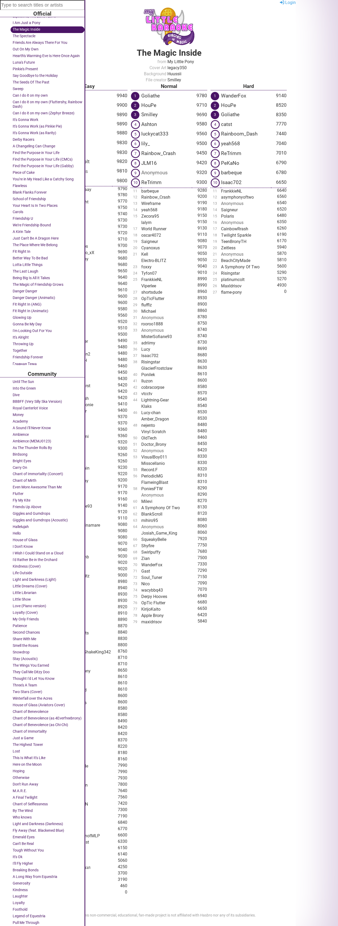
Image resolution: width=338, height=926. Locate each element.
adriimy (148, 342)
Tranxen (69, 227)
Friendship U (23, 218)
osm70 (68, 880)
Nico (66, 873)
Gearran (69, 791)
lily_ (145, 144)
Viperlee (148, 285)
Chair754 (70, 569)
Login (290, 2)
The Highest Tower (28, 744)
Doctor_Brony (153, 444)
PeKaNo (230, 163)
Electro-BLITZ (153, 260)
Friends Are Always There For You (40, 42)
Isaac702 (149, 355)
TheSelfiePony (75, 480)
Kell (144, 254)
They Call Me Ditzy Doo (31, 672)
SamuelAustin (75, 785)
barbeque (150, 191)
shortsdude (151, 292)
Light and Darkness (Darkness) (38, 824)
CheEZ (68, 373)
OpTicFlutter (152, 298)
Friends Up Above (27, 507)
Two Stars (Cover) (27, 692)
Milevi (146, 501)
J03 (65, 544)
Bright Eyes (22, 461)
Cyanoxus (150, 247)
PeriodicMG (152, 476)
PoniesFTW (72, 626)
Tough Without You (28, 850)
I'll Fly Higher (23, 863)
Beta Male (71, 772)
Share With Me (24, 639)
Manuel (69, 816)
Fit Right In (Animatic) (30, 311)
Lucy (145, 349)
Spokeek (69, 392)
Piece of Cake (24, 172)
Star (65, 696)
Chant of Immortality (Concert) (38, 474)
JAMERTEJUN (75, 804)
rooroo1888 (152, 323)
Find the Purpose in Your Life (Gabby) (43, 166)
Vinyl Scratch (153, 431)
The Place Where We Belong (35, 245)
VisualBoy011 (154, 457)
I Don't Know (23, 546)
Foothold (20, 909)
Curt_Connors (74, 702)
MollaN (68, 493)
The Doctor (72, 297)
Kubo (66, 499)
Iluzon (147, 381)
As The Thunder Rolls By (32, 448)
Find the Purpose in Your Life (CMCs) (43, 159)
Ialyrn (146, 222)
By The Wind (23, 810)
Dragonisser (73, 886)
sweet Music (73, 677)
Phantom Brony (76, 671)
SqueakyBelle (153, 539)
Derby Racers (23, 139)
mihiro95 (149, 520)
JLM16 (69, 114)
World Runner (74, 411)
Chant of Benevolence (30, 711)
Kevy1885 (71, 265)
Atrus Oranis (73, 449)
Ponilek (148, 374)
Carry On (20, 467)
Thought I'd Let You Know (34, 678)
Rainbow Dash (75, 398)
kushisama (72, 829)
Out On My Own (26, 49)
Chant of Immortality (30, 731)
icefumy (69, 601)
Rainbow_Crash (158, 153)
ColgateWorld (74, 690)
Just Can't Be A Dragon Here (36, 238)
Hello (17, 533)
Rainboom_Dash (239, 134)
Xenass (68, 550)
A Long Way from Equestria (35, 876)
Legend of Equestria (29, 916)
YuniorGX (70, 848)
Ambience (21, 434)
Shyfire (68, 303)
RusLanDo (73, 124)
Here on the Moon (27, 764)
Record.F (149, 469)
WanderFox (72, 537)
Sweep (18, 89)
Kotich (67, 335)
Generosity (21, 883)
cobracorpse (152, 387)
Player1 (69, 430)
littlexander (72, 316)
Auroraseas (72, 474)
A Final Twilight (25, 797)
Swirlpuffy (151, 552)
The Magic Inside (26, 29)
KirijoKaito (71, 709)
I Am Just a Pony (26, 23)
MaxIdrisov (72, 233)
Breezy (68, 753)
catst (226, 124)
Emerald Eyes (24, 837)
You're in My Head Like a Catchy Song (43, 179)
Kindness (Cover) (27, 566)
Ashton (69, 105)
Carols (18, 212)
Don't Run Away (25, 784)
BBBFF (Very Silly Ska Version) (37, 401)
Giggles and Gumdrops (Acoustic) (40, 520)
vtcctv (146, 393)
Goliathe (71, 96)
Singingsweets (75, 632)
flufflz (146, 304)
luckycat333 (154, 134)
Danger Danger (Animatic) (34, 298)
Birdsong (20, 454)
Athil (66, 290)
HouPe (148, 105)
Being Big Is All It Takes (31, 278)
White (67, 778)
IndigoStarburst (76, 385)
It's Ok (17, 857)
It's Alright (21, 337)
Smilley (149, 114)
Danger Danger (25, 291)
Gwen (67, 208)
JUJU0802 (71, 277)
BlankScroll (151, 514)
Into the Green (24, 388)
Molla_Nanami (75, 436)
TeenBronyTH (74, 360)
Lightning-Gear (155, 400)
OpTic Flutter (153, 602)
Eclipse (68, 588)
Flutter (18, 494)
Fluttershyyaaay (76, 189)
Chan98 (69, 810)
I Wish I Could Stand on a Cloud (38, 553)
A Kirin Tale (22, 232)
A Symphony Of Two (160, 507)
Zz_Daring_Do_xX (78, 252)
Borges (68, 594)
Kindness (20, 890)
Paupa (68, 563)
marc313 (70, 220)
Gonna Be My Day (27, 324)
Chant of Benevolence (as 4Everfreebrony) (47, 718)
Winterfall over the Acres (32, 698)
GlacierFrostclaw (156, 368)
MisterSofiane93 (77, 506)
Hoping (19, 771)
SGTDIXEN (72, 487)
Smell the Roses (25, 645)
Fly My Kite (21, 500)
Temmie (69, 309)
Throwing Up (23, 344)
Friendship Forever (28, 357)
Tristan (68, 728)
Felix (66, 582)
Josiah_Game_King (159, 533)
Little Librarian (24, 593)
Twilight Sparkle (236, 235)
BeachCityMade (235, 260)
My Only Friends (26, 619)
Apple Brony (73, 613)
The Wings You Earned (31, 665)
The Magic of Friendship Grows (38, 284)
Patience (20, 626)
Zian (145, 558)
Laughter (20, 896)
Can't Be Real (23, 843)
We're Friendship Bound (32, 225)
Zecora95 (72, 143)
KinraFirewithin (76, 468)
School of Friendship (29, 199)
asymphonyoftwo (237, 197)
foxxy (67, 271)
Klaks (67, 423)
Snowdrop (21, 652)
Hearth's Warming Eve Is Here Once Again (46, 56)
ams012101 (73, 461)
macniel (69, 518)
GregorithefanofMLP (81, 835)
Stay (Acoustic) (25, 659)
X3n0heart (71, 417)
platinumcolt (76, 161)
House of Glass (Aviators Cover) (39, 705)
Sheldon (69, 892)
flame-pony (231, 292)
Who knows (22, 817)
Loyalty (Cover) (25, 612)
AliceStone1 (73, 721)
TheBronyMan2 (76, 354)
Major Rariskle (75, 766)
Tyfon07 (149, 273)
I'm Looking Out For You (32, 331)
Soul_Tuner (151, 577)
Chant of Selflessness (30, 804)
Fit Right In (21, 251)
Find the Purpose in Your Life (36, 153)
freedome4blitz (76, 575)
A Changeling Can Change (34, 146)
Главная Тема (25, 364)
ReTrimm (72, 133)
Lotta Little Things (28, 265)
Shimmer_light (75, 201)
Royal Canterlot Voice (30, 408)
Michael (69, 455)
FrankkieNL (151, 279)
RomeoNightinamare (81, 525)
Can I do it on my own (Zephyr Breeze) (43, 113)
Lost (16, 751)
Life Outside (22, 573)
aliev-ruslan (72, 740)
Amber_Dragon (155, 419)
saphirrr (69, 715)
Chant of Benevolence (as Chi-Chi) (40, 725)
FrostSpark (72, 239)
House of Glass (25, 540)
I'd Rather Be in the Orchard (35, 560)
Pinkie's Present (25, 69)
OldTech (149, 438)
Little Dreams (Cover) (30, 586)
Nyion (68, 152)
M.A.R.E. (20, 791)
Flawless (20, 186)
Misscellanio (153, 463)
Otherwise (21, 777)
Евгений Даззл (76, 867)
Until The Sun (23, 382)
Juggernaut (72, 854)
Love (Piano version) (29, 606)
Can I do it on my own (30, 95)
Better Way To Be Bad (30, 258)
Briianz (68, 747)
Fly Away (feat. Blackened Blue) (38, 830)
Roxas (67, 823)
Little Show (22, 599)
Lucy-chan (151, 412)
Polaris (227, 216)
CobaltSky (71, 639)
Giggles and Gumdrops (31, 513)
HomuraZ (70, 328)
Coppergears (73, 379)
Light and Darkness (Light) (34, 579)
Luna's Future (24, 62)
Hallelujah (21, 527)
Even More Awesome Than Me (37, 487)
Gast (145, 571)
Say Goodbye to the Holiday (35, 75)
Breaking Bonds (26, 870)
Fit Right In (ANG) (27, 304)
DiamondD (72, 195)
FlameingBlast (154, 482)
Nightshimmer (75, 341)
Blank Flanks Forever (30, 192)
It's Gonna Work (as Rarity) (34, 133)
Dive (16, 395)
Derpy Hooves (154, 596)
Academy (20, 421)
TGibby (69, 181)
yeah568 (149, 209)
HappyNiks (72, 734)
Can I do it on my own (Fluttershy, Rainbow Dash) (47, 104)
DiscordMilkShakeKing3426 (86, 651)
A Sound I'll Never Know (32, 428)
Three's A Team (25, 685)
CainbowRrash (234, 228)
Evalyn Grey (72, 658)
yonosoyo (71, 284)
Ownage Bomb (75, 556)
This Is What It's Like (29, 758)
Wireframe (71, 347)
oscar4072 (151, 235)
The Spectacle (24, 36)
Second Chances (26, 632)
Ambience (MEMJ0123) (32, 441)
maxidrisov (151, 621)
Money (18, 415)
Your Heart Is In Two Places (35, 205)
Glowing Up (22, 317)
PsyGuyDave (73, 366)
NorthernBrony (75, 258)
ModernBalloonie (77, 404)
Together (20, 350)
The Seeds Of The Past (31, 82)
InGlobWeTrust (75, 842)
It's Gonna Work (25, 120)
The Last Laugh (25, 271)
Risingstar (150, 361)
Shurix (67, 214)
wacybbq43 (152, 590)
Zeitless (228, 247)
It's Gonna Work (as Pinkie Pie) (37, 126)
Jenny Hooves (75, 246)
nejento (148, 425)
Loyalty (19, 903)
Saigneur (149, 241)
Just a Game (23, 738)
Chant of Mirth (24, 480)
